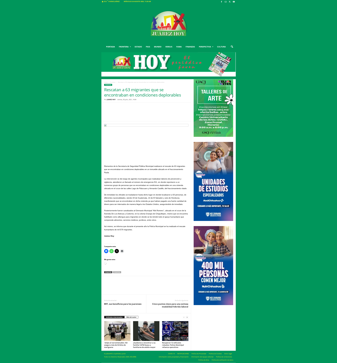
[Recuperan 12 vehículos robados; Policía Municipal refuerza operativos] (175, 331)
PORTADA (110, 46)
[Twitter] (229, 2)
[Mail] (225, 2)
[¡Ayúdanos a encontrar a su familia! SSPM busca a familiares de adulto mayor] (146, 331)
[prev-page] (184, 317)
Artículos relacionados (114, 317)
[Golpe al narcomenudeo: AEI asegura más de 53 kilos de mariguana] (117, 331)
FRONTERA (124, 46)
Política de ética (203, 360)
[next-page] (187, 317)
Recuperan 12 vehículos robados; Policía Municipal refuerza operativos (173, 345)
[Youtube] (233, 2)
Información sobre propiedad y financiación (174, 357)
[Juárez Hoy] (168, 23)
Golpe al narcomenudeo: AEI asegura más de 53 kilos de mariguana (116, 345)
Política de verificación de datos (222, 360)
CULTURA (221, 46)
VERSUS (168, 46)
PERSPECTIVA (205, 46)
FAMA (179, 46)
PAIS (148, 46)
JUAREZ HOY (111, 99)
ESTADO (138, 46)
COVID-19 (171, 354)
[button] (232, 47)
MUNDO (157, 46)
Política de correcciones (224, 357)
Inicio (106, 82)
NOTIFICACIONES (183, 354)
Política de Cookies (215, 354)
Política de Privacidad (199, 354)
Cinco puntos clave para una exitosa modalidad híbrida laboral (170, 305)
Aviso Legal (228, 354)
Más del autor (131, 317)
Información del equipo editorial (202, 357)
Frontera (112, 82)
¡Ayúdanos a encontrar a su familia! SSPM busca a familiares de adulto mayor (144, 345)
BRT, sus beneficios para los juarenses (122, 304)
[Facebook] (221, 2)
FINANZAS (190, 46)
